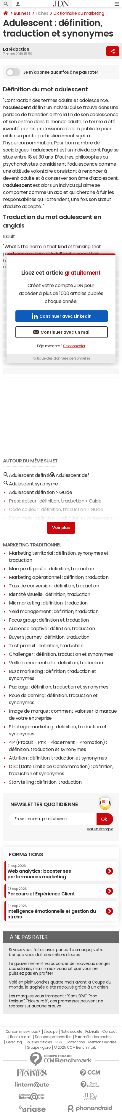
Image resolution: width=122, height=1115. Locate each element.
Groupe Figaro (39, 1047)
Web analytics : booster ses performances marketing (39, 871)
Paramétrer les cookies (93, 1037)
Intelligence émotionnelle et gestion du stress (51, 911)
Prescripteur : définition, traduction (46, 500)
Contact (109, 1031)
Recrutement (21, 1037)
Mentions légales (102, 1042)
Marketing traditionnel (32, 544)
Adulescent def (72, 475)
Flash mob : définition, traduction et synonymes (60, 517)
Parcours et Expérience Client (41, 891)
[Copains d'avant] (32, 1096)
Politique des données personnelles (61, 358)
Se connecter (74, 346)
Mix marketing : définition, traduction (48, 602)
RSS (58, 1042)
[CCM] (90, 1073)
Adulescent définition (32, 492)
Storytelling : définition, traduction (45, 782)
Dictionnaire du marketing (79, 13)
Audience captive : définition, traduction (52, 628)
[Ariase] (32, 1108)
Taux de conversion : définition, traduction (54, 585)
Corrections (75, 1042)
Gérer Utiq (14, 1042)
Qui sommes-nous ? (23, 1031)
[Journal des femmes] (32, 1073)
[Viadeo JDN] (90, 1096)
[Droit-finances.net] (90, 1084)
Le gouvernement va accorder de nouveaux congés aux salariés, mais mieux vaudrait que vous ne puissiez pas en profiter (59, 968)
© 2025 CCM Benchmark (75, 1047)
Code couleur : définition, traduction (47, 509)
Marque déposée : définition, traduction (51, 568)
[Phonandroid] (90, 1108)
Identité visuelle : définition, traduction (49, 594)
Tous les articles (38, 1042)
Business (22, 13)
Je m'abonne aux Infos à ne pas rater (60, 72)
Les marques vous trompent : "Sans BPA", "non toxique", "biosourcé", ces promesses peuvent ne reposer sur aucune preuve (56, 1001)
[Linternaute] (32, 1085)
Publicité (92, 1031)
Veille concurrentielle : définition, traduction (56, 662)
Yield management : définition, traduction (53, 611)
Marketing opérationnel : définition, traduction (58, 577)
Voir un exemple (100, 829)
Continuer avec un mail (66, 332)
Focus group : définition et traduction (49, 619)
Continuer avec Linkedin (65, 316)
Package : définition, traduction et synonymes (58, 686)
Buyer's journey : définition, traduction (49, 637)
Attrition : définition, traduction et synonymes (58, 757)
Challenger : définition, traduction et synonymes (61, 654)
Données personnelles (53, 1037)
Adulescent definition (32, 475)
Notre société (71, 1031)
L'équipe (50, 1031)
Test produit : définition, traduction (46, 645)
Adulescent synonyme (33, 483)
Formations (26, 854)
